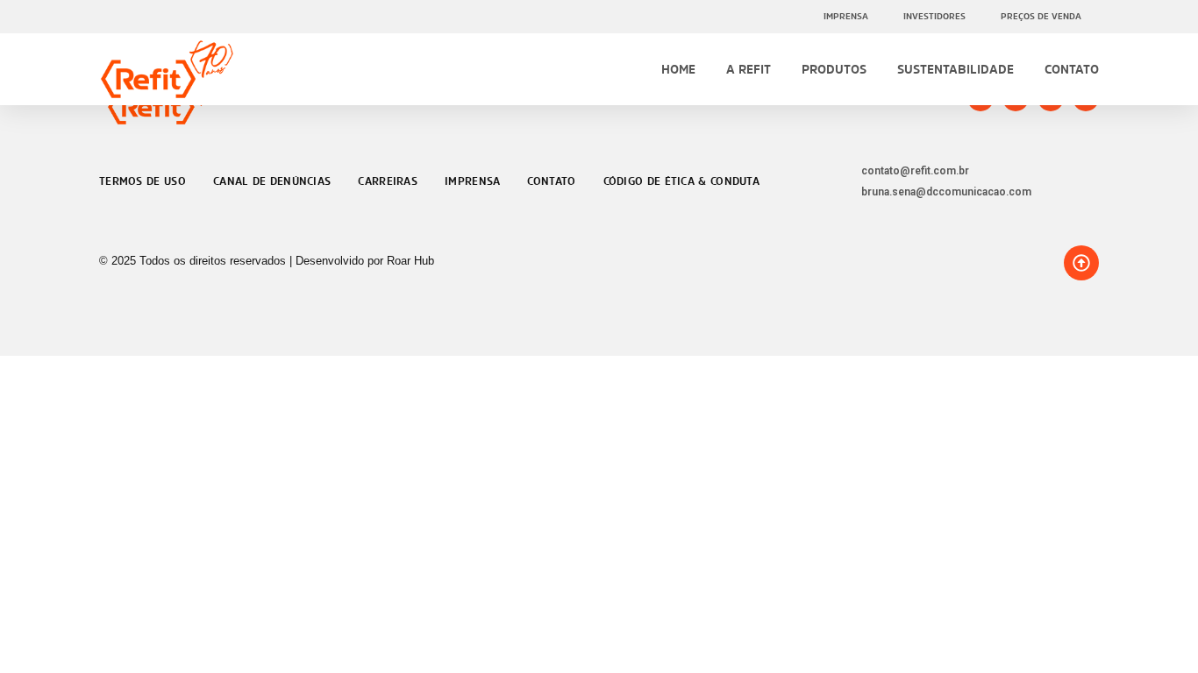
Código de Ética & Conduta (681, 181)
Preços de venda (1041, 16)
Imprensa (846, 16)
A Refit (748, 68)
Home (678, 68)
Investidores (934, 16)
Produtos (834, 68)
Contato (1072, 68)
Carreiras (387, 181)
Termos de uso (142, 181)
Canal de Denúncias (272, 181)
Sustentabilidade (955, 68)
